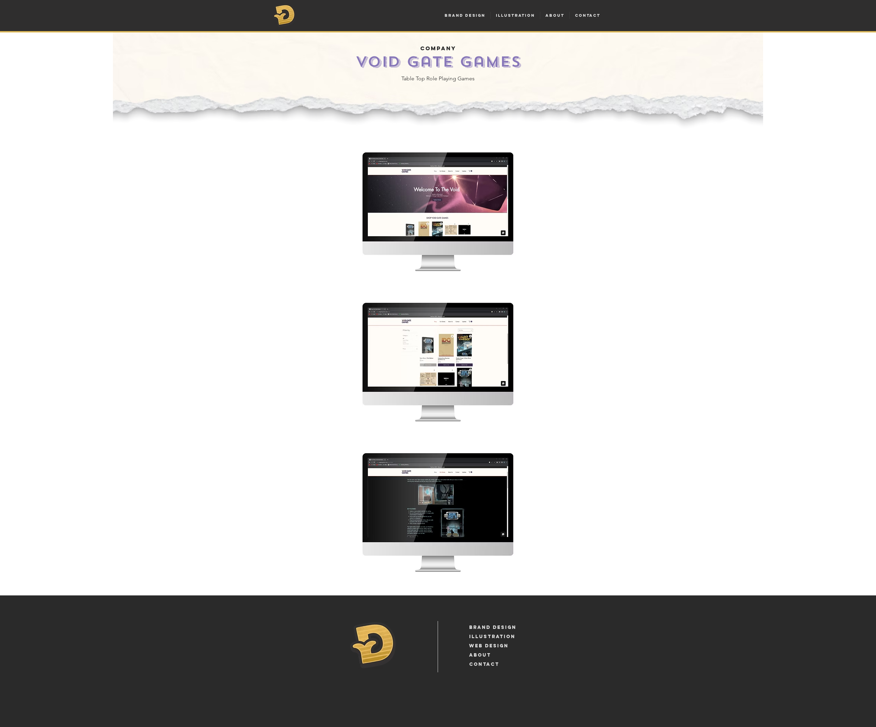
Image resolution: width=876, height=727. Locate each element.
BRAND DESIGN (492, 627)
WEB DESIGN (488, 646)
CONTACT (484, 664)
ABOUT (480, 655)
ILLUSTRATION (492, 637)
